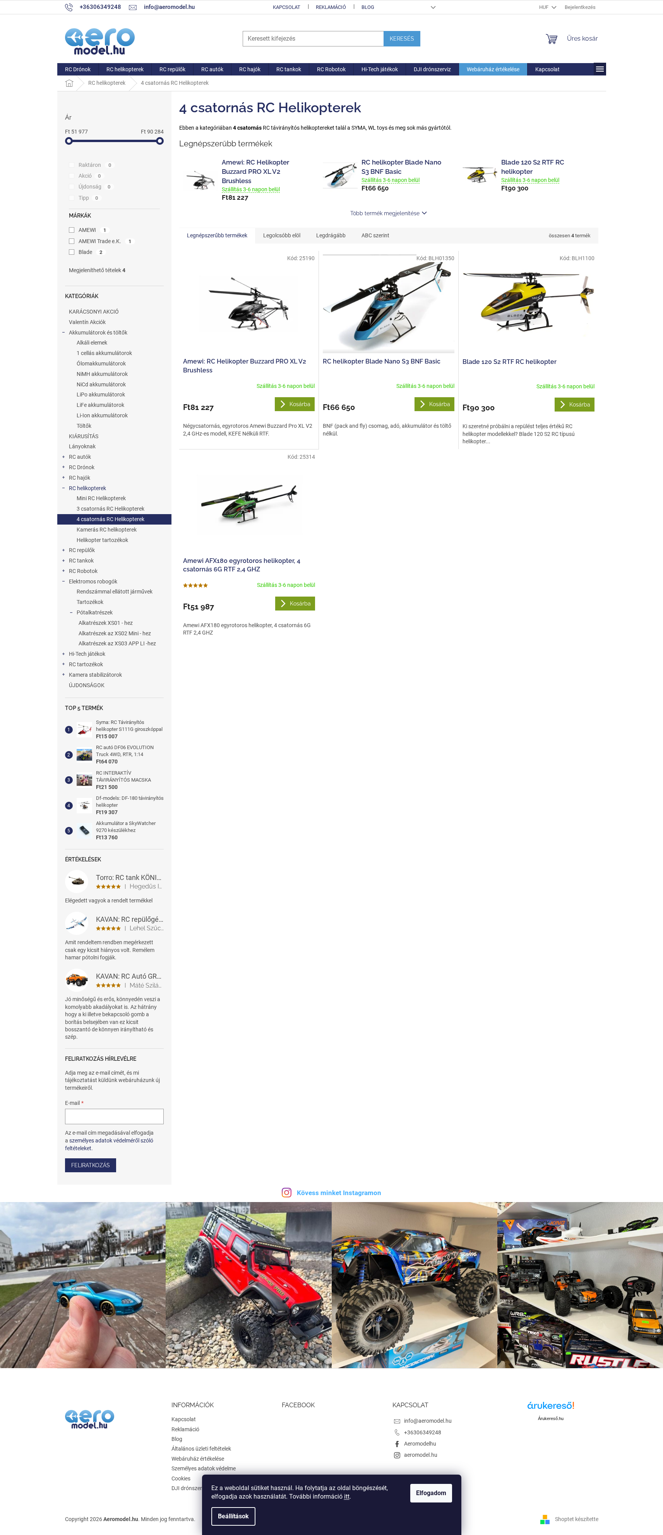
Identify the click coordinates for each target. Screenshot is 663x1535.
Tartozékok (90, 602)
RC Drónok (81, 467)
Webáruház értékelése (197, 1459)
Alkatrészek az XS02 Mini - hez (115, 633)
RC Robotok (83, 571)
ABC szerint (375, 235)
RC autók (80, 457)
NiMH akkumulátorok (102, 374)
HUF (544, 7)
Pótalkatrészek (95, 612)
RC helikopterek (87, 488)
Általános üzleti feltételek (201, 1449)
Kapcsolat (286, 7)
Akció (90, 176)
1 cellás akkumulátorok (104, 353)
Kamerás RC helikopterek (107, 530)
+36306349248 (422, 1432)
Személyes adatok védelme (203, 1468)
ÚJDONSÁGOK (87, 685)
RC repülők (82, 550)
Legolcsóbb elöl (281, 235)
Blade (91, 252)
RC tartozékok (86, 664)
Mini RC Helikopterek (101, 498)
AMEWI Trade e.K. (105, 241)
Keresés (402, 39)
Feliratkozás (90, 1165)
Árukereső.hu (551, 1418)
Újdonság (95, 187)
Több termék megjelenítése (385, 213)
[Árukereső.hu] (551, 1408)
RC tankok (81, 560)
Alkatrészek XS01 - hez (106, 623)
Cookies (180, 1478)
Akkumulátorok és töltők (98, 332)
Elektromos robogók (93, 581)
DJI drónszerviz (190, 1488)
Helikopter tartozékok (102, 540)
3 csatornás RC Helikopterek (110, 509)
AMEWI (92, 230)
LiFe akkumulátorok (100, 405)
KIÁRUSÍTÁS (83, 436)
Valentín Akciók (87, 322)
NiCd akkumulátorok (101, 384)
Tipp (88, 198)
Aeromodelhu (420, 1444)
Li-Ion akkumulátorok (102, 415)
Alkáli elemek (92, 343)
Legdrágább (331, 235)
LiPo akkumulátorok (101, 394)
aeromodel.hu (420, 1455)
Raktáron (95, 165)
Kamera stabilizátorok (95, 675)
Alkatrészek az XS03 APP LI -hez (117, 643)
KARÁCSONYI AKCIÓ (94, 312)
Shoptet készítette (576, 1519)
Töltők (84, 426)
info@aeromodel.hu (428, 1421)
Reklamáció (331, 7)
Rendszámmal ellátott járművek (114, 591)
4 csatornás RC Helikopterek (110, 519)
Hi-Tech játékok (87, 654)
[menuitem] (77, 69)
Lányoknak (82, 446)
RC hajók (79, 478)
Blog (367, 7)
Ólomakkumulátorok (101, 363)
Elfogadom (431, 1493)
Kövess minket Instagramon (339, 1193)
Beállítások (233, 1516)
